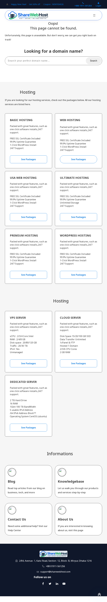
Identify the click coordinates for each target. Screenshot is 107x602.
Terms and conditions (77, 599)
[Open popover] (7, 4)
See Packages (28, 159)
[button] (94, 15)
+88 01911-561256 (55, 566)
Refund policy (96, 599)
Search (93, 61)
